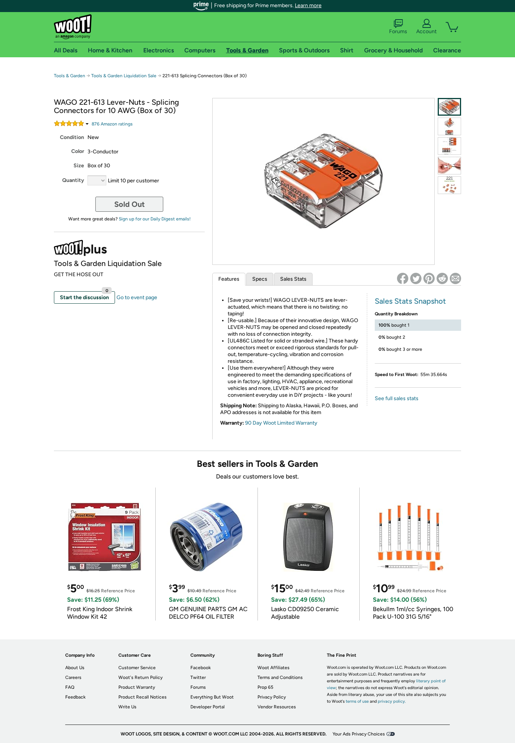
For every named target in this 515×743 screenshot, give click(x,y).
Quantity (73, 180)
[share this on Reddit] (442, 278)
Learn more (308, 5)
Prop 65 (265, 687)
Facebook (200, 667)
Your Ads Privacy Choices (359, 734)
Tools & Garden (69, 75)
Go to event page (136, 297)
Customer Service (137, 667)
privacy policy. (392, 701)
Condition (72, 137)
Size (79, 165)
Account (426, 31)
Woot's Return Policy (140, 677)
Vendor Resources (277, 706)
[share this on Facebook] (402, 278)
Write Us (127, 706)
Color (77, 151)
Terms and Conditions (280, 677)
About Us (74, 667)
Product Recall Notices (142, 697)
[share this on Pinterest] (429, 278)
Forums (398, 31)
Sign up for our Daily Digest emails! (155, 219)
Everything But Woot (212, 697)
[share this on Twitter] (416, 278)
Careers (73, 677)
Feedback (75, 697)
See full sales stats (396, 398)
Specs (259, 279)
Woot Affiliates (274, 667)
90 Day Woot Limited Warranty (281, 423)
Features (228, 279)
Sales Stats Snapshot (410, 301)
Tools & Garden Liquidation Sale (123, 75)
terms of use (357, 701)
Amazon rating (112, 124)
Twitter (198, 677)
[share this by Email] (455, 278)
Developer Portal (207, 706)
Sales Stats (293, 279)
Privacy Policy (272, 697)
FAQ (69, 687)
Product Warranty (136, 687)
